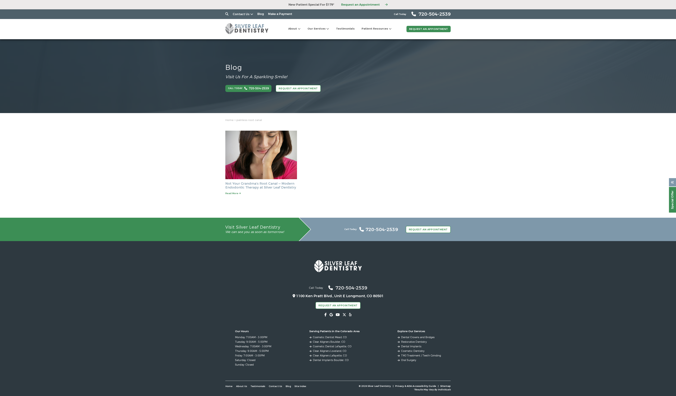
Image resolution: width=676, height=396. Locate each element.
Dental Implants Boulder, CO (331, 360)
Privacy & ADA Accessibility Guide (415, 386)
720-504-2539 (351, 288)
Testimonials (345, 28)
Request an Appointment (360, 5)
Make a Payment (280, 14)
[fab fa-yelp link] (350, 314)
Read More (232, 193)
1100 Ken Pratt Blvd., (340, 296)
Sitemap (445, 386)
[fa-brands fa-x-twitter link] (344, 314)
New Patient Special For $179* (311, 5)
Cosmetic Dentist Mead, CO (330, 337)
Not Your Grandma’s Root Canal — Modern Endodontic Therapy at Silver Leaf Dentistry (260, 185)
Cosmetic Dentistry (413, 351)
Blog (260, 14)
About (292, 28)
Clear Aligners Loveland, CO (330, 351)
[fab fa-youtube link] (338, 314)
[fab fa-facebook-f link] (325, 314)
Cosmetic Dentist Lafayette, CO (332, 346)
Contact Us (241, 14)
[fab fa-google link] (331, 314)
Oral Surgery (408, 360)
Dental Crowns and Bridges (418, 337)
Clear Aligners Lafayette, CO (330, 355)
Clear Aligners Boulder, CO (329, 342)
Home (229, 120)
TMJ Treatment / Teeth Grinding (421, 355)
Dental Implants (411, 346)
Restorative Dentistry (414, 342)
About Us (241, 386)
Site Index (300, 386)
